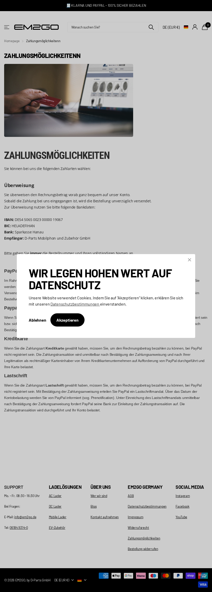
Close (189, 259)
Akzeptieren (67, 319)
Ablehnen (37, 319)
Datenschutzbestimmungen (75, 303)
